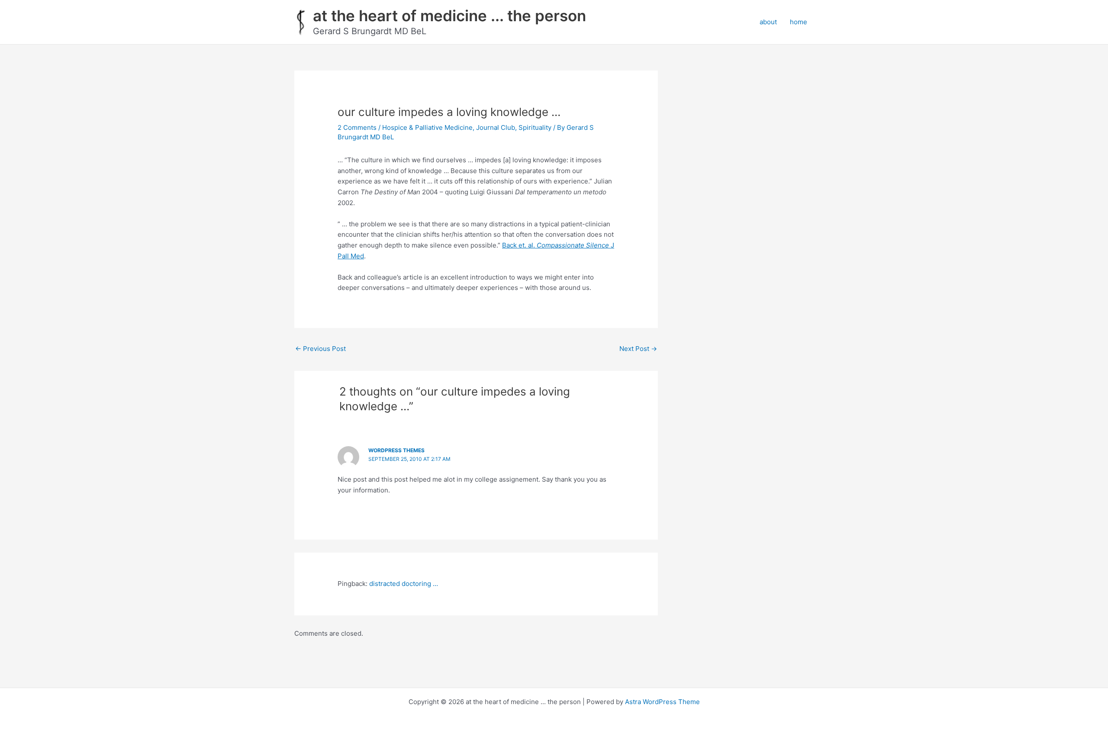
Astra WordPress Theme (662, 702)
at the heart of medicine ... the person (449, 15)
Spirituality (535, 127)
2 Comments (357, 127)
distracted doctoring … (403, 583)
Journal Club (495, 127)
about (768, 22)
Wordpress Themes (396, 450)
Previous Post (320, 348)
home (798, 22)
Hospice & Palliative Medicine (427, 127)
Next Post (638, 348)
